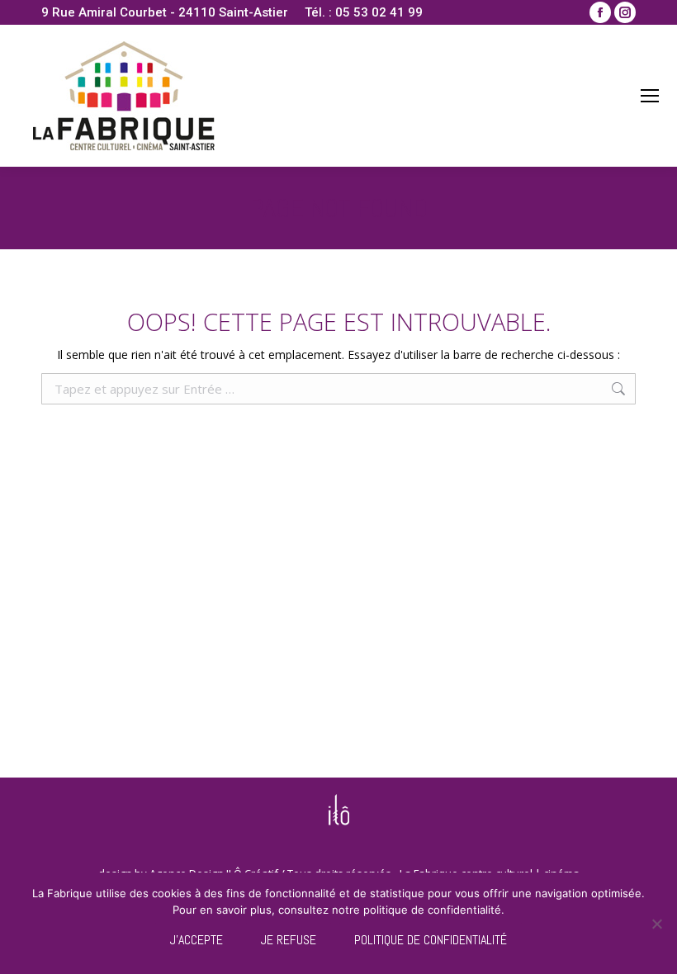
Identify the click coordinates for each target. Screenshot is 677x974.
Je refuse (288, 939)
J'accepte (196, 939)
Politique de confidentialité (430, 939)
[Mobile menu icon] (649, 95)
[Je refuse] (656, 923)
